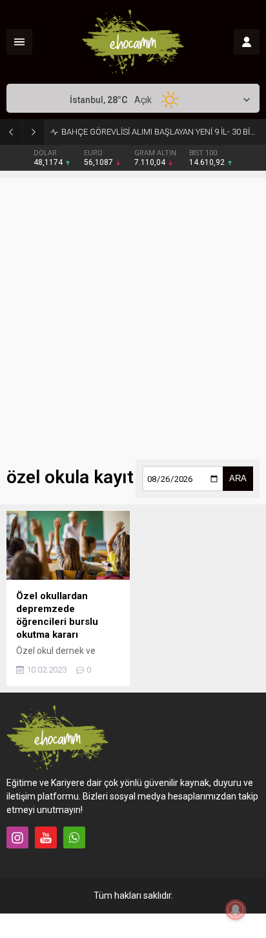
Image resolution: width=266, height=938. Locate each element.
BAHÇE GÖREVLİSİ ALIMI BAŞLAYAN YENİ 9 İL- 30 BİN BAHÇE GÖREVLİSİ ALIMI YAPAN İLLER (160, 132)
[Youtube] (46, 837)
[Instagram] (17, 837)
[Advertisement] (133, 310)
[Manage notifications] (235, 909)
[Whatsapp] (74, 837)
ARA (238, 478)
